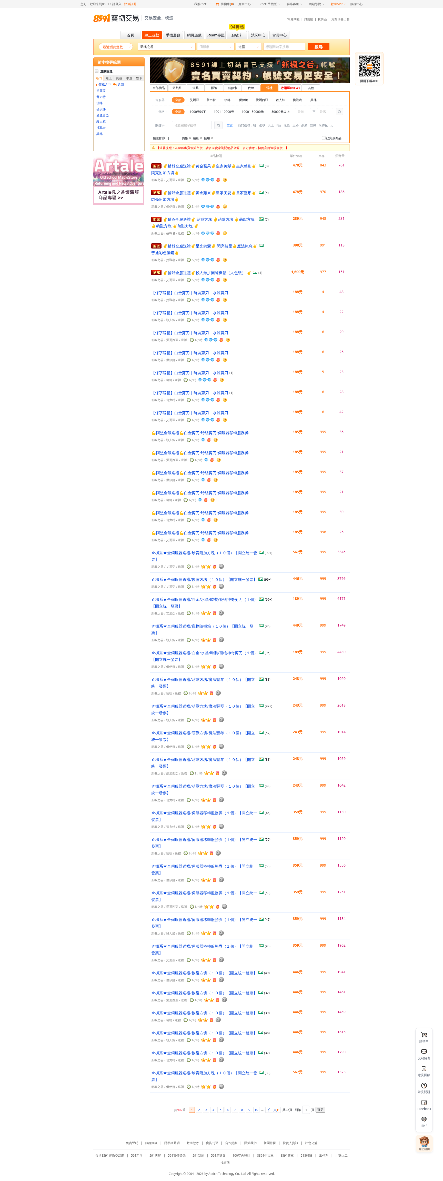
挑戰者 (101, 127)
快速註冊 (130, 4)
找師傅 (225, 1162)
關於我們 (250, 1143)
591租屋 (137, 1155)
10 (256, 1110)
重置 (230, 125)
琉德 (99, 103)
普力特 (101, 97)
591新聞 (198, 1155)
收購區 (322, 19)
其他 (99, 134)
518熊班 (306, 1155)
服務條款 (151, 1143)
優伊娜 (101, 109)
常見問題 (293, 19)
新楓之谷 (157, 180)
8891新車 (287, 1155)
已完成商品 (333, 138)
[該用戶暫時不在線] (221, 566)
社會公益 (311, 1143)
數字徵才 (193, 1143)
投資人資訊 (290, 1143)
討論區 (308, 19)
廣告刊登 (212, 1143)
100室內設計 (241, 1155)
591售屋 (155, 1155)
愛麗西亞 (102, 115)
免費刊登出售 (340, 19)
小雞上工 (341, 1155)
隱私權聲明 (172, 1143)
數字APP (337, 4)
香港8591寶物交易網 (109, 1155)
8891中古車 (265, 1155)
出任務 (323, 1155)
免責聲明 (132, 1143)
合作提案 (231, 1143)
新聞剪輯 (270, 1143)
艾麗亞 (101, 90)
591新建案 (218, 1155)
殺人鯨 (101, 121)
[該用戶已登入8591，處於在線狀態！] (224, 179)
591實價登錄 (177, 1155)
